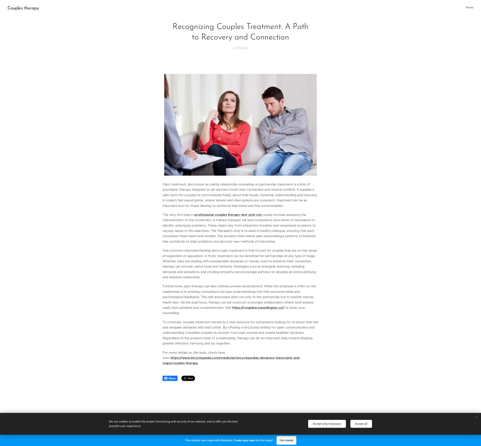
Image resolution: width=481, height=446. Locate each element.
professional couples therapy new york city (228, 215)
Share (172, 378)
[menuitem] (469, 7)
